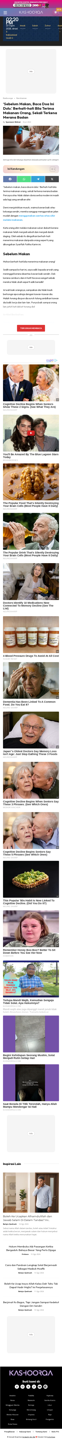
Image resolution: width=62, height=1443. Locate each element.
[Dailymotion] (45, 1387)
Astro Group (51, 1437)
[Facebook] (17, 1387)
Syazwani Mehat (13, 122)
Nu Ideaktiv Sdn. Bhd (28, 1437)
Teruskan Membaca (31, 328)
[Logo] (31, 12)
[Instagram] (22, 1387)
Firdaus (25, 1254)
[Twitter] (28, 1387)
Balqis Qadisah (10, 1224)
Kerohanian (21, 98)
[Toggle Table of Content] (51, 169)
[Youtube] (40, 1387)
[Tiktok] (34, 1387)
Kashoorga (8, 98)
